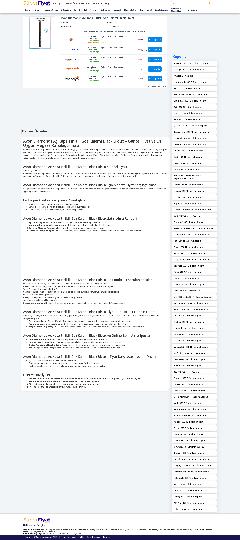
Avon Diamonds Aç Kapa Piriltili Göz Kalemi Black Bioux (105, 38)
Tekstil (93, 10)
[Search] (209, 3)
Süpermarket (146, 10)
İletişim (41, 525)
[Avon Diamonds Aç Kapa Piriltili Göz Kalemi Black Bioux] (72, 39)
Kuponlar (97, 3)
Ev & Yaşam (66, 10)
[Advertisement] (95, 108)
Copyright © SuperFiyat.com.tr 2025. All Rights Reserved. (50, 537)
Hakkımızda (29, 525)
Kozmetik (117, 10)
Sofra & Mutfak (80, 10)
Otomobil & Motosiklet (176, 10)
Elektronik (105, 10)
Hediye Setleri (130, 10)
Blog (107, 3)
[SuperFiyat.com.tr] (37, 3)
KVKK (81, 537)
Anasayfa (58, 3)
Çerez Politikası (93, 537)
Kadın (27, 10)
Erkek (37, 10)
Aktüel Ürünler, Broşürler (77, 3)
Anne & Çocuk (51, 10)
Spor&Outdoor (161, 10)
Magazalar (193, 10)
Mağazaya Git (154, 39)
